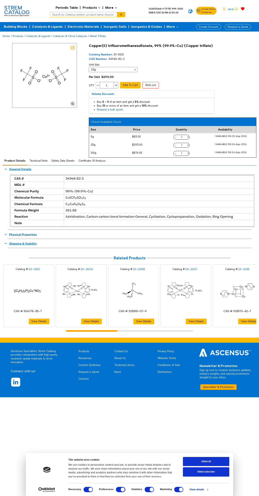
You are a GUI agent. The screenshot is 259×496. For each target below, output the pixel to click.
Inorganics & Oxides (146, 27)
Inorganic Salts (115, 27)
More (109, 8)
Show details (196, 489)
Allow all (206, 461)
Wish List (150, 85)
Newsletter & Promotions (218, 387)
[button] (232, 9)
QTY (91, 85)
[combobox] (82, 14)
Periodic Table (67, 8)
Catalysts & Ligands (47, 27)
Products (90, 8)
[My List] (243, 8)
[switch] (120, 489)
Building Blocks (15, 27)
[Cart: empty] (224, 9)
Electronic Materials (83, 27)
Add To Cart (130, 85)
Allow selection (206, 471)
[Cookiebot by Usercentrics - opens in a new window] (47, 489)
